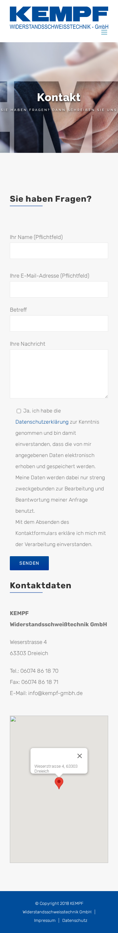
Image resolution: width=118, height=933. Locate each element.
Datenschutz (74, 920)
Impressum (44, 920)
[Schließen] (80, 756)
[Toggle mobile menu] (104, 32)
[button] (59, 783)
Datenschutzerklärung (42, 422)
